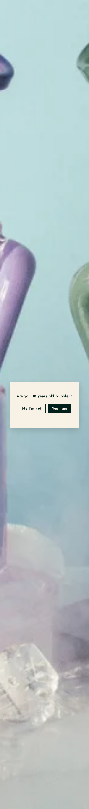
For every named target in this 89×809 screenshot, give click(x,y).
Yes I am (59, 408)
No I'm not (31, 408)
